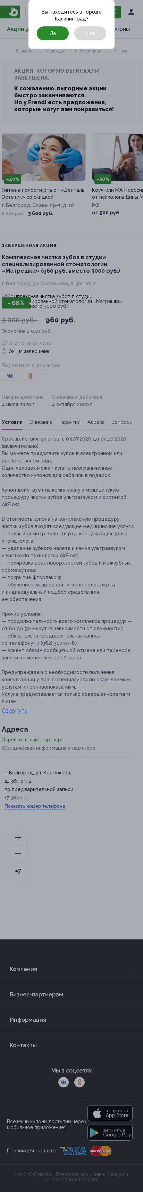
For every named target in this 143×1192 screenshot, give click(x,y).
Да (53, 33)
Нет (90, 33)
